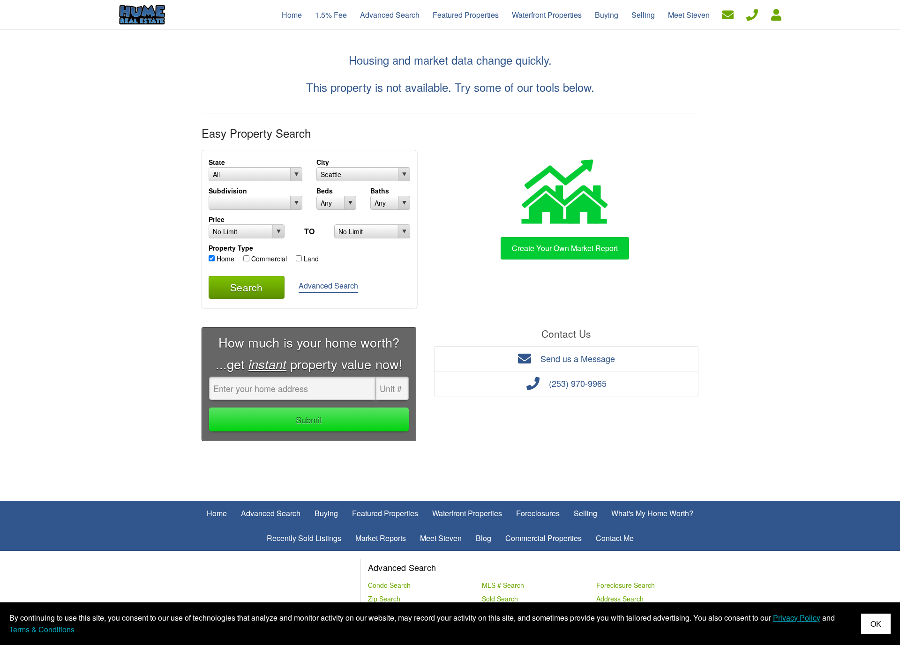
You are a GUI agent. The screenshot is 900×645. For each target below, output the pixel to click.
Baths (379, 190)
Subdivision (228, 190)
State (217, 162)
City (322, 162)
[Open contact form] (728, 13)
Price (217, 219)
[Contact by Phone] (752, 13)
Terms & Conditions (42, 629)
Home (224, 258)
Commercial (268, 258)
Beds (324, 190)
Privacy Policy (796, 617)
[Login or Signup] (776, 13)
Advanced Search (328, 285)
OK (875, 623)
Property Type (231, 247)
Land (310, 258)
